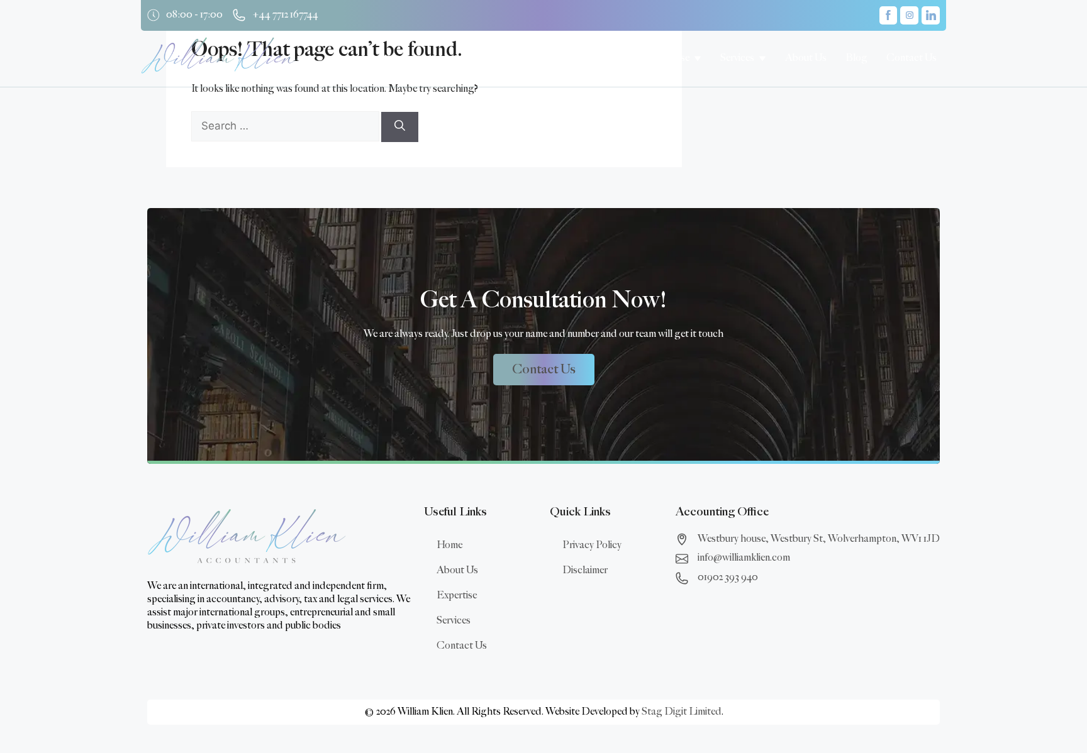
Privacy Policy (592, 545)
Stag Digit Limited (682, 712)
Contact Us (462, 646)
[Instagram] (909, 15)
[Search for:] (286, 127)
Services (454, 621)
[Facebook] (888, 15)
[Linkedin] (931, 15)
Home (449, 545)
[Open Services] (762, 58)
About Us (457, 570)
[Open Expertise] (697, 58)
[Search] (399, 127)
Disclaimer (585, 570)
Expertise (457, 596)
